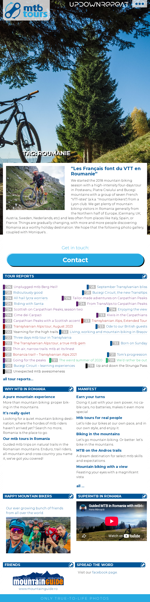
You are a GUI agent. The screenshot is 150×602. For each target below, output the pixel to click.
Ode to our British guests (126, 326)
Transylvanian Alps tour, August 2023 (43, 326)
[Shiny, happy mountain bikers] (38, 552)
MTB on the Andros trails (98, 450)
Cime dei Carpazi (28, 315)
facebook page (104, 572)
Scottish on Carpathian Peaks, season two (48, 309)
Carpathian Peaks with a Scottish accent (46, 321)
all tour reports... (18, 379)
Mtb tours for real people (99, 418)
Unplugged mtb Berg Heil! (36, 287)
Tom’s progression (132, 354)
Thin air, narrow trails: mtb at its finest (43, 349)
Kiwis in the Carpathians (127, 315)
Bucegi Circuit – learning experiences (44, 366)
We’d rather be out (132, 360)
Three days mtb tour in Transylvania (42, 337)
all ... (80, 486)
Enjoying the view (132, 309)
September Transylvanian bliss (122, 287)
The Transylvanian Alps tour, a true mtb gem (49, 343)
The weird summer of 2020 (80, 360)
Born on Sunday (134, 343)
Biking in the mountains (98, 434)
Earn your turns (90, 397)
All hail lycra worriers (30, 298)
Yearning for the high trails (35, 332)
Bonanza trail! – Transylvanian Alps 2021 (45, 354)
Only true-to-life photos (75, 598)
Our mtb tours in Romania (26, 439)
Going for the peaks (29, 360)
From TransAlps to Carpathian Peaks (117, 304)
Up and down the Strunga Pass (121, 366)
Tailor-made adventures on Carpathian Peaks (110, 298)
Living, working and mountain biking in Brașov (108, 332)
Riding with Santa (29, 304)
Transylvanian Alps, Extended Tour (119, 321)
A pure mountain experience (29, 397)
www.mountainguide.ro (38, 589)
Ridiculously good (28, 292)
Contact (75, 260)
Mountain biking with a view (102, 467)
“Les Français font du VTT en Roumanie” (106, 171)
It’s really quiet (16, 413)
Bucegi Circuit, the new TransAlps (119, 292)
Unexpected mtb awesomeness (39, 371)
